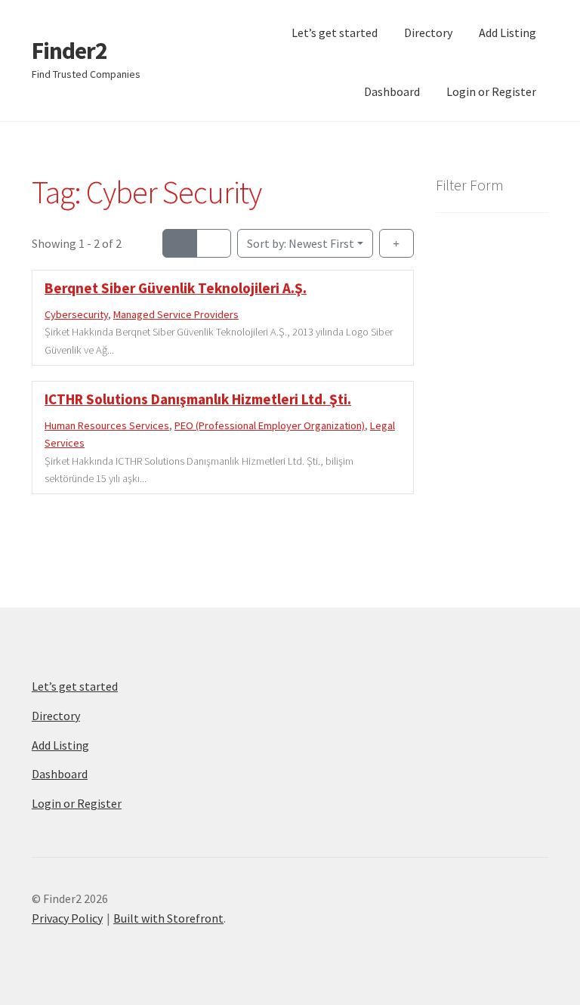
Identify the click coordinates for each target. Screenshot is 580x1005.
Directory (428, 32)
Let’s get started (335, 32)
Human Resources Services (107, 425)
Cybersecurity (76, 314)
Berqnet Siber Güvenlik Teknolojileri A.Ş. (176, 288)
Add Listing (507, 32)
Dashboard (392, 91)
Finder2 (69, 51)
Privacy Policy (67, 918)
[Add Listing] (396, 243)
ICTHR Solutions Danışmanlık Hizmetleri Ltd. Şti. (198, 399)
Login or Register (491, 91)
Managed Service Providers (176, 314)
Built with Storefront (168, 918)
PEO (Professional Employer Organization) (269, 425)
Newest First (300, 243)
